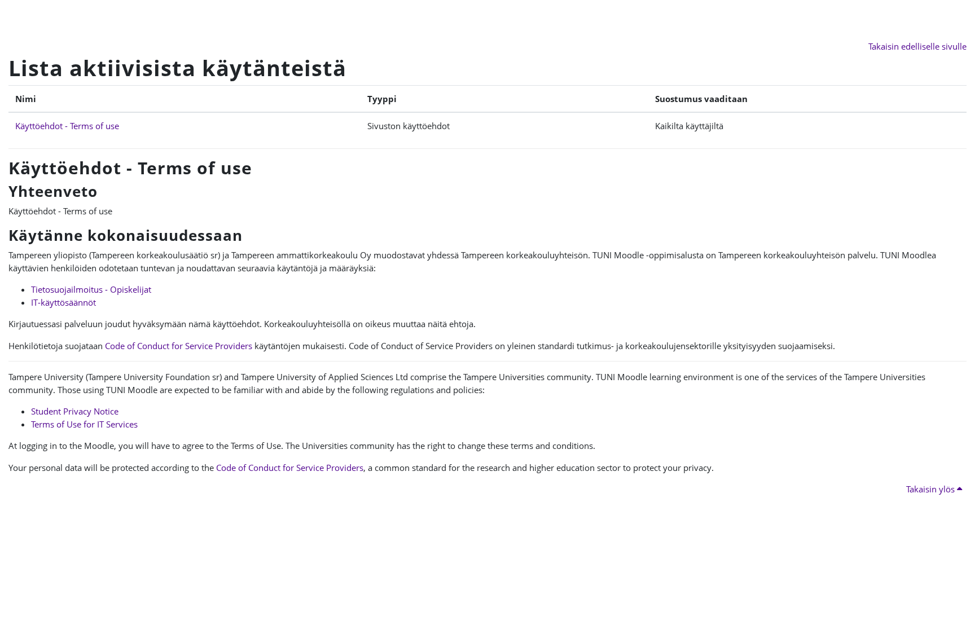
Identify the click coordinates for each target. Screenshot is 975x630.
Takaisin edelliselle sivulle (917, 46)
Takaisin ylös (931, 489)
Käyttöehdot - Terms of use (67, 125)
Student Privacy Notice (74, 411)
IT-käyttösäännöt (63, 302)
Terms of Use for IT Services (84, 424)
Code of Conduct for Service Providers (178, 345)
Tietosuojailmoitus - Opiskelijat (91, 289)
